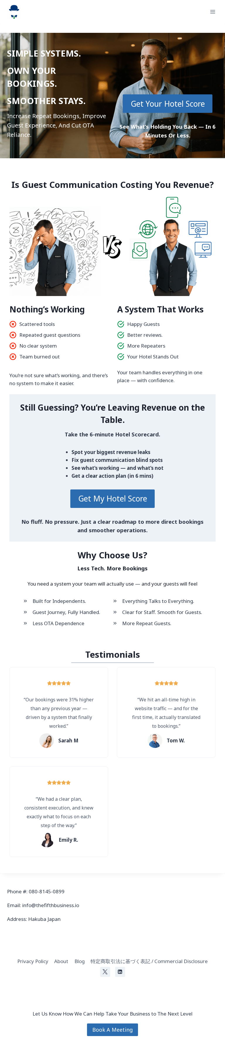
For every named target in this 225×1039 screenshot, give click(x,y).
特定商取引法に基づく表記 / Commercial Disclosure (149, 961)
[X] (105, 972)
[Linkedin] (120, 972)
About (61, 961)
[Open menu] (212, 11)
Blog (79, 961)
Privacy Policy (32, 961)
